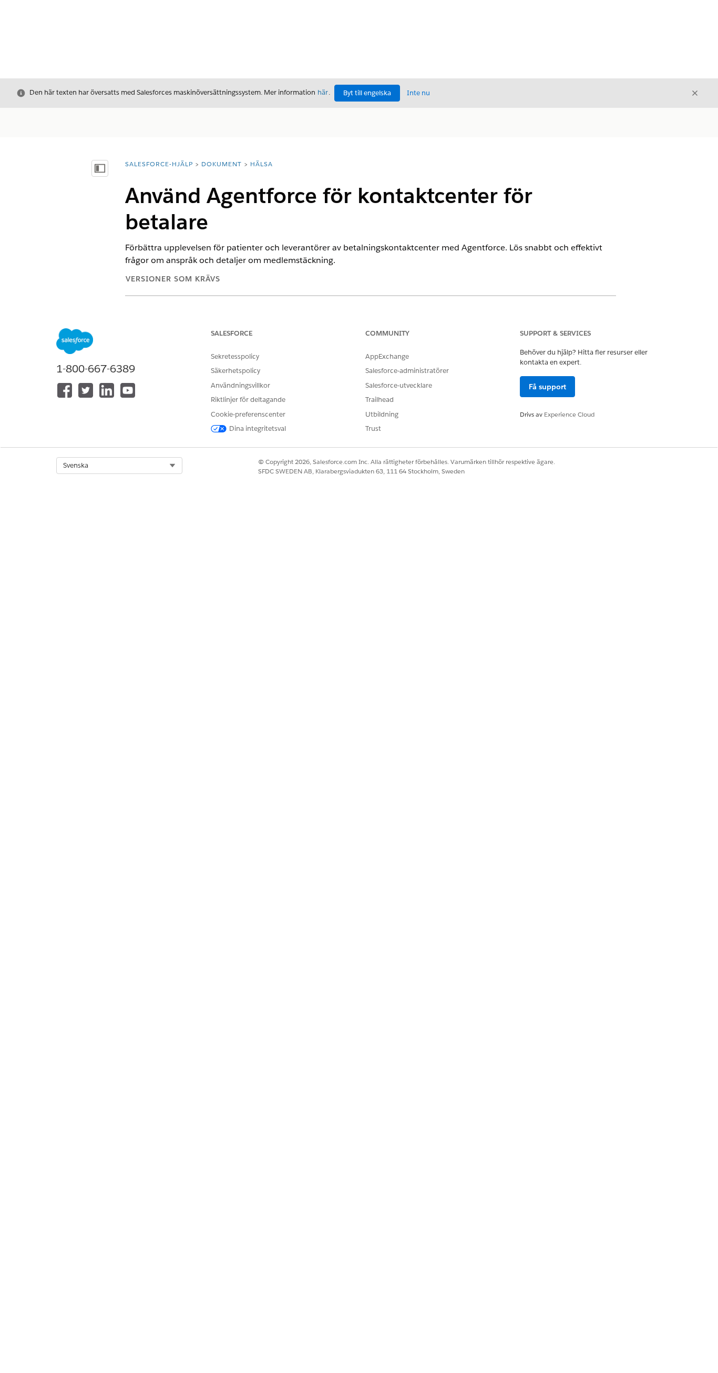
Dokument (221, 164)
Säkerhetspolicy (235, 370)
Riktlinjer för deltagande (248, 399)
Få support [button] (547, 386)
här (322, 92)
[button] (119, 465)
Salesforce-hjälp (159, 164)
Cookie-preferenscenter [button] (248, 414)
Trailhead (379, 399)
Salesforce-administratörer (407, 370)
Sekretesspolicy (235, 356)
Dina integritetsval (257, 428)
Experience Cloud (569, 414)
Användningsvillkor (240, 385)
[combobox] (119, 465)
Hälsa (261, 164)
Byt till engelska (367, 92)
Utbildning (381, 414)
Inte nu (418, 92)
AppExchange (387, 356)
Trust (373, 428)
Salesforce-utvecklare (398, 385)
